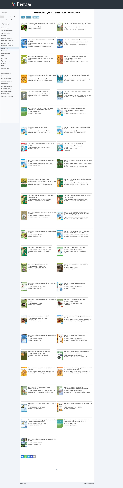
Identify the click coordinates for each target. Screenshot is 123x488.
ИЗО (2, 66)
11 (11, 20)
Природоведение (6, 61)
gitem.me (16, 3)
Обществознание (6, 71)
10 (6, 20)
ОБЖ (2, 55)
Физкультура (5, 93)
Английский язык (6, 30)
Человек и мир (6, 73)
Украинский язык (6, 43)
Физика (3, 35)
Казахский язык (6, 91)
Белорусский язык (7, 40)
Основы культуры (7, 96)
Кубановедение (6, 88)
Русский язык (5, 33)
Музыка (3, 63)
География (4, 58)
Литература (5, 68)
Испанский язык (6, 81)
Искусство (4, 83)
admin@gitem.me (89, 483)
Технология (5, 76)
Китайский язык (6, 86)
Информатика (5, 53)
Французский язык (7, 45)
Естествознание (6, 78)
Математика (5, 28)
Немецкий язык (6, 38)
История (4, 50)
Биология (4, 48)
